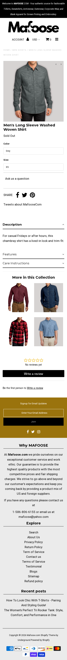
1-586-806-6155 (24, 512)
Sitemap (33, 576)
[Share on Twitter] (24, 195)
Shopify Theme (48, 635)
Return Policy (33, 547)
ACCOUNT (18, 39)
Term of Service (33, 552)
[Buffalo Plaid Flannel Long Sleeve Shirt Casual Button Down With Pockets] (18, 345)
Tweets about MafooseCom (22, 204)
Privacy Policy (33, 542)
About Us (33, 537)
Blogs (33, 571)
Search (33, 532)
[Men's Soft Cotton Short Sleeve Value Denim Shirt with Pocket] (48, 345)
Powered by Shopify (40, 640)
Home (6, 50)
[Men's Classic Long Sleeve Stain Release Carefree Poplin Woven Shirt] (18, 311)
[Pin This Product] (32, 195)
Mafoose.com (33, 635)
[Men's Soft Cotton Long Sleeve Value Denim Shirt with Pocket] (48, 311)
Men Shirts (19, 50)
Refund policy (33, 581)
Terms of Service (33, 561)
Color (6, 143)
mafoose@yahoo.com (34, 517)
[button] (33, 224)
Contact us (33, 557)
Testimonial (34, 566)
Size (5, 160)
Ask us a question (17, 178)
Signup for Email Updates (33, 403)
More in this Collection (33, 277)
